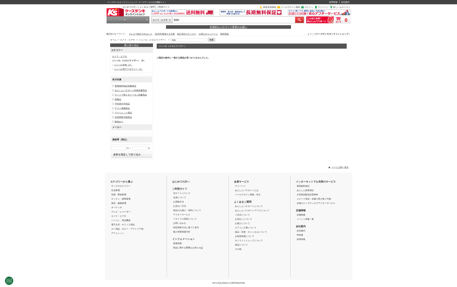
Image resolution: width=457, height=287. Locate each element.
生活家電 (115, 190)
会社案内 (345, 2)
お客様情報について (244, 236)
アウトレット (117, 233)
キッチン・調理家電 (120, 199)
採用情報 (333, 2)
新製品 (118, 99)
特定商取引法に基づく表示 (186, 227)
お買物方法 (178, 202)
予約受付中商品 (122, 104)
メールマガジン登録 (290, 7)
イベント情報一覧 (305, 219)
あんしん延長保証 (305, 190)
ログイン (309, 7)
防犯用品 (224, 34)
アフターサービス (181, 214)
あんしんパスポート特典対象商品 (131, 90)
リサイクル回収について (185, 219)
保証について (241, 245)
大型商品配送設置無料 (307, 194)
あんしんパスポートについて (249, 206)
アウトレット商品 (123, 113)
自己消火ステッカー (186, 34)
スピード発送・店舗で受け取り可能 (314, 199)
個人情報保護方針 (181, 232)
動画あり (119, 121)
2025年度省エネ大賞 (165, 34)
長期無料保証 (303, 186)
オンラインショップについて (249, 240)
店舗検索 (301, 215)
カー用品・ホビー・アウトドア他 (127, 229)
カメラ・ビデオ (160, 20)
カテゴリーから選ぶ (118, 20)
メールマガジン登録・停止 (248, 194)
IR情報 (300, 235)
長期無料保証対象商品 (125, 86)
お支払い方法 (179, 206)
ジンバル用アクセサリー (128, 69)
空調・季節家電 (118, 194)
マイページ (323, 7)
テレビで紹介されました (140, 34)
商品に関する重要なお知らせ (187, 247)
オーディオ (116, 207)
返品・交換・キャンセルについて (251, 232)
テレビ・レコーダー (120, 212)
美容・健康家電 (118, 203)
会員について (179, 197)
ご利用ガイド (163, 7)
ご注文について (242, 215)
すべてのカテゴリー (120, 186)
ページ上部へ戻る (340, 167)
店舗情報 (301, 210)
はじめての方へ (130, 7)
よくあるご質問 (147, 7)
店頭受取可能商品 (123, 117)
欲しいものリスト (341, 7)
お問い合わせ (179, 223)
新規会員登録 (269, 7)
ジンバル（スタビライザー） (153, 40)
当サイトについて (181, 193)
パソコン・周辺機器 (120, 220)
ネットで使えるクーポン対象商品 (131, 95)
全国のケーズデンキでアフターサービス (316, 203)
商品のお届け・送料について (187, 210)
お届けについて (242, 223)
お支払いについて (243, 219)
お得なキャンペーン (208, 34)
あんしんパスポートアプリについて (252, 210)
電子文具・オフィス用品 (123, 224)
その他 (238, 249)
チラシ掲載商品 (122, 108)
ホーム (113, 40)
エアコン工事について (245, 227)
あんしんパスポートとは (246, 190)
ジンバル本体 (123, 65)
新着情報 (177, 243)
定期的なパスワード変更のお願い (228, 27)
